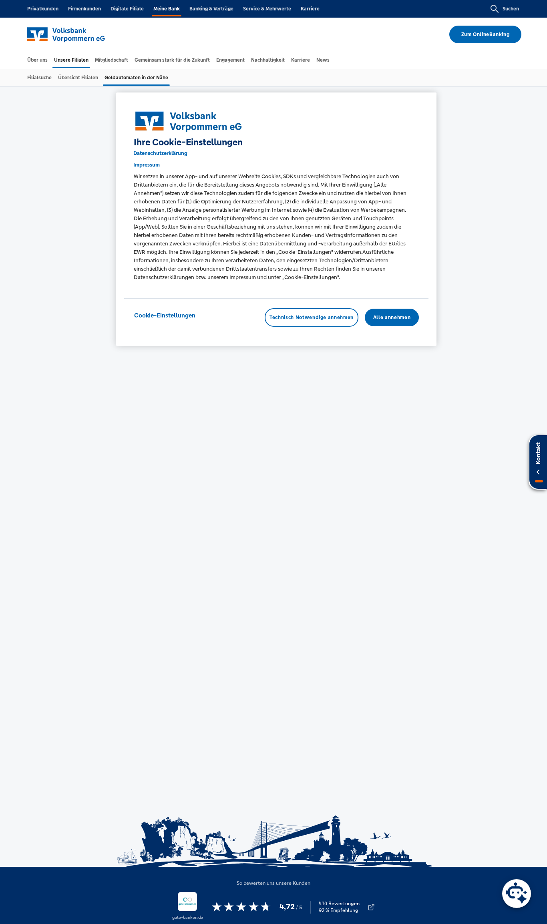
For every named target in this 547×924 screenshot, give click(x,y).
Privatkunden (42, 9)
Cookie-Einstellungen (164, 315)
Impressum (146, 164)
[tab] (37, 60)
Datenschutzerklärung (160, 153)
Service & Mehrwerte (267, 9)
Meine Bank (166, 9)
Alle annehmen (391, 317)
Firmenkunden (84, 9)
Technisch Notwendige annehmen (311, 317)
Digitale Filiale (127, 9)
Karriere (310, 9)
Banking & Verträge (211, 9)
